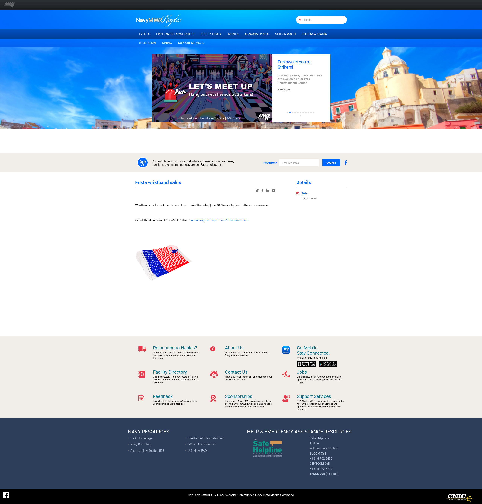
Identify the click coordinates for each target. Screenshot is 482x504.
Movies (233, 34)
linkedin (267, 190)
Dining (167, 43)
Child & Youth (285, 34)
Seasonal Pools (257, 34)
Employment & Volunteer (175, 34)
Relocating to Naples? (175, 348)
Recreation (147, 43)
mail (273, 190)
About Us (234, 348)
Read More (284, 80)
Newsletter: (270, 162)
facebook (346, 162)
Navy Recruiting (140, 444)
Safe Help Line (319, 438)
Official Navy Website (202, 444)
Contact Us (236, 372)
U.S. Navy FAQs (198, 451)
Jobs (302, 372)
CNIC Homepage (141, 438)
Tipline (314, 443)
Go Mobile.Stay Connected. (313, 350)
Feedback (163, 396)
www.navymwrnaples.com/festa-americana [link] (219, 220)
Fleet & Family (211, 34)
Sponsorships (238, 396)
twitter (257, 190)
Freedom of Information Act (206, 438)
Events (144, 34)
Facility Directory (170, 372)
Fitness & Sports (314, 34)
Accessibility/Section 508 (147, 451)
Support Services (191, 43)
